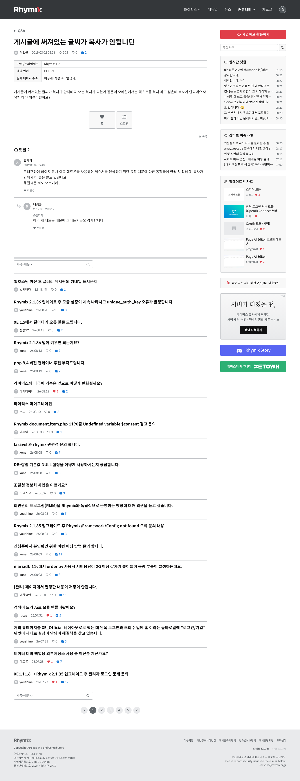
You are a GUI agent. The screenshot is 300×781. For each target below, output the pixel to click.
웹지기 (27, 160)
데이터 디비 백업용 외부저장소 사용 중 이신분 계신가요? (61, 653)
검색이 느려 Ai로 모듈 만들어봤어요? (44, 607)
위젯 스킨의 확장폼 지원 (239, 154)
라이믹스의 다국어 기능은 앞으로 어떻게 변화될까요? (58, 383)
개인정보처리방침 (206, 740)
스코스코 (25, 493)
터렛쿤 (24, 53)
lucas (23, 615)
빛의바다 (25, 290)
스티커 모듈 (253, 190)
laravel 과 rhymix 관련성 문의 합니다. (47, 444)
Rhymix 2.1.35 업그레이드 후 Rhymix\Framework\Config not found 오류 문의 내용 (89, 526)
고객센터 (281, 740)
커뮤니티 (245, 9)
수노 (22, 412)
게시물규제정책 (227, 740)
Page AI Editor (256, 257)
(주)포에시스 (21, 753)
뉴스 (228, 9)
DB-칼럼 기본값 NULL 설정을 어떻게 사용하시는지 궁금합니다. (67, 464)
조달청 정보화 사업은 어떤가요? (40, 485)
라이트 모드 (259, 748)
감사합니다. (231, 75)
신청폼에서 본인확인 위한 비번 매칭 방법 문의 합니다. (58, 546)
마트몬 (24, 662)
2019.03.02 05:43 (34, 165)
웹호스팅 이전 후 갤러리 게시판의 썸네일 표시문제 (56, 281)
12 (66, 682)
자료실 (267, 9)
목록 (204, 136)
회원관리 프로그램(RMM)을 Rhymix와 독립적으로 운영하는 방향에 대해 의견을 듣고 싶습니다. (93, 505)
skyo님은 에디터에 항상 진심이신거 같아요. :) (253, 102)
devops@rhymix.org (272, 765)
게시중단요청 (266, 740)
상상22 (24, 330)
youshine (26, 310)
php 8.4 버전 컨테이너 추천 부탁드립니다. (49, 363)
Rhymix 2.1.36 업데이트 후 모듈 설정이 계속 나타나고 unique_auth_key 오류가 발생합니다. (93, 302)
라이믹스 (191, 9)
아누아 (24, 432)
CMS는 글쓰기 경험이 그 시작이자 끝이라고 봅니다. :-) (258, 91)
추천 (30, 190)
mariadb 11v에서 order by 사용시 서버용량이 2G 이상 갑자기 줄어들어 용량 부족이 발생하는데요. (98, 566)
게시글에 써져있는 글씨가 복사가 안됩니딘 (74, 42)
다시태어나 (27, 391)
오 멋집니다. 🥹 (234, 107)
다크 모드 (277, 748)
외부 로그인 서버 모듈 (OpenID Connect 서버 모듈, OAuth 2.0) (263, 209)
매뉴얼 (213, 9)
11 (60, 554)
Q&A (21, 31)
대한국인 (25, 595)
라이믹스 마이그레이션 (33, 403)
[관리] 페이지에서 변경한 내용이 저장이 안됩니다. (55, 587)
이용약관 (188, 740)
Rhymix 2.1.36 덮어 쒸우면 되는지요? (46, 342)
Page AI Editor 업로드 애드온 (263, 241)
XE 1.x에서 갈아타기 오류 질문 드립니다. (48, 322)
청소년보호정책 (247, 740)
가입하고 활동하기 (255, 34)
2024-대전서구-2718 (44, 765)
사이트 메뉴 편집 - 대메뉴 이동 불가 (246, 159)
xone (23, 351)
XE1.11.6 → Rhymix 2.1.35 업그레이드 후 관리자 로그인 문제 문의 (71, 674)
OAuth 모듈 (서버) (258, 224)
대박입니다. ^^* (234, 81)
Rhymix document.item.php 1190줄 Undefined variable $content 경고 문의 (85, 424)
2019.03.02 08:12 (43, 209)
